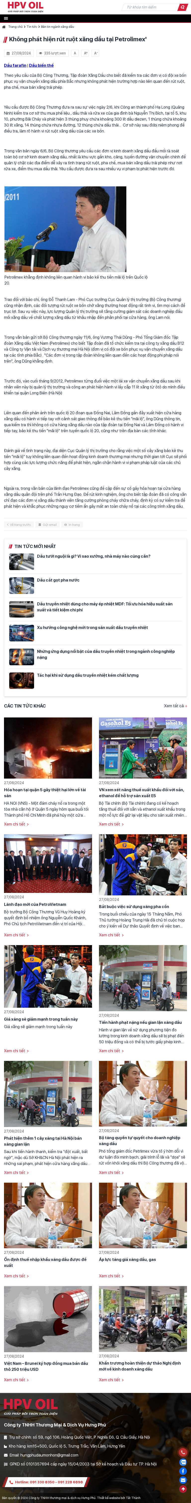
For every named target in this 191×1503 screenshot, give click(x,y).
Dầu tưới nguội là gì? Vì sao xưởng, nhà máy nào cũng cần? (93, 556)
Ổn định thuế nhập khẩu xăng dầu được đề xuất (45, 1262)
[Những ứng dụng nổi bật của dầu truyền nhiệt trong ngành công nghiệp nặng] (21, 657)
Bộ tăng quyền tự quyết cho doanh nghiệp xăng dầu (139, 1140)
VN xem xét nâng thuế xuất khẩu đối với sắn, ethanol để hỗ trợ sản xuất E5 (141, 793)
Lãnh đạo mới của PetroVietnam (35, 904)
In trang (74, 525)
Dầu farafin (15, 65)
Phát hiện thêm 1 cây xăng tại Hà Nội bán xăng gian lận (43, 1141)
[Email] (183, 1480)
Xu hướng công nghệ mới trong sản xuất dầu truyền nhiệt (92, 627)
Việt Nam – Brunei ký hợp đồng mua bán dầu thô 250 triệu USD (46, 1366)
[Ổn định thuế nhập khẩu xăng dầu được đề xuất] (48, 1215)
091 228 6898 (70, 1482)
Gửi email (50, 525)
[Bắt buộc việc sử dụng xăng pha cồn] (143, 864)
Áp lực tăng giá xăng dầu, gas (127, 1259)
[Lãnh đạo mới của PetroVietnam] (48, 863)
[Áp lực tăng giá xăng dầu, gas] (143, 1215)
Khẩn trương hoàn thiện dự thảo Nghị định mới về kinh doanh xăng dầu (140, 1366)
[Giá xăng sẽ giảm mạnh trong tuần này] (48, 976)
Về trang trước (20, 525)
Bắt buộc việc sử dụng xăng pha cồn (134, 906)
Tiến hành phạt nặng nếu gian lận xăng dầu (140, 1022)
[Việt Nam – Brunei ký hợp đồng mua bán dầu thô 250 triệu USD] (48, 1318)
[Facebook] (183, 1471)
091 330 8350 (42, 1482)
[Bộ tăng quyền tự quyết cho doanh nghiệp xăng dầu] (143, 1093)
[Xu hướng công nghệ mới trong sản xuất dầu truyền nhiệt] (21, 633)
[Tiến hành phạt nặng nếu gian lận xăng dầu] (143, 977)
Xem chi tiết (14, 824)
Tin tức (32, 27)
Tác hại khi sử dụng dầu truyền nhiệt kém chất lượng (88, 675)
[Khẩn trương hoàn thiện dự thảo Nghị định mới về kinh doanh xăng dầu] (143, 1318)
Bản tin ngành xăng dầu (57, 27)
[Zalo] (183, 1462)
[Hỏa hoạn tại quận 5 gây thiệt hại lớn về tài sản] (48, 747)
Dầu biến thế (41, 65)
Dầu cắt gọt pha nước (58, 580)
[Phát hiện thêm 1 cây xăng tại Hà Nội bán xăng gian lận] (48, 1093)
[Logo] (25, 7)
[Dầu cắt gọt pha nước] (21, 585)
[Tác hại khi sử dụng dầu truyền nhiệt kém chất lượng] (21, 680)
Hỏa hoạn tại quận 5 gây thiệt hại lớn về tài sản (45, 793)
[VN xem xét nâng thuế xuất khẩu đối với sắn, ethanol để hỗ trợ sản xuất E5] (143, 747)
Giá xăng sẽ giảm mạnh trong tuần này (41, 1019)
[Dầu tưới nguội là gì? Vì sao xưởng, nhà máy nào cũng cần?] (21, 561)
